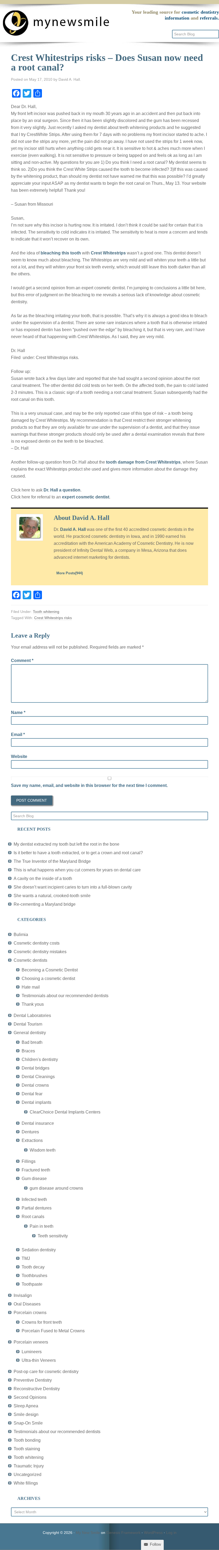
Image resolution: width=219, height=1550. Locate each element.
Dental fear (32, 1094)
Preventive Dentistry (33, 1380)
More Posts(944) (69, 573)
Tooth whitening (46, 611)
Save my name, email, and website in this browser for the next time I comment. (89, 785)
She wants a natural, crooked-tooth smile (52, 895)
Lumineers (32, 1351)
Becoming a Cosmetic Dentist (50, 970)
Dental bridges (35, 1068)
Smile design (26, 1414)
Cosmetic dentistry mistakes (40, 951)
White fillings (26, 1483)
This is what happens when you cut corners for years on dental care (77, 870)
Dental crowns (35, 1085)
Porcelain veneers (31, 1342)
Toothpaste (32, 1284)
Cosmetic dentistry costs (37, 943)
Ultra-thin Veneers (39, 1360)
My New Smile (88, 1532)
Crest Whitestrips (108, 253)
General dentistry (30, 1032)
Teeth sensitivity (53, 1236)
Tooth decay (33, 1267)
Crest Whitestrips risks (53, 618)
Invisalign (23, 1295)
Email (18, 734)
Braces (28, 1051)
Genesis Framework (123, 1532)
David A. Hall (73, 529)
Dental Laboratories (32, 1015)
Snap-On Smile (28, 1423)
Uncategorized (27, 1474)
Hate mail (31, 987)
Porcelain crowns (30, 1312)
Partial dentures (37, 1208)
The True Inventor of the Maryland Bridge (52, 861)
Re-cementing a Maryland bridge (45, 904)
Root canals (33, 1216)
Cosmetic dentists (30, 960)
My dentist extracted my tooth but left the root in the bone (66, 844)
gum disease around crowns (56, 1188)
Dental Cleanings (38, 1076)
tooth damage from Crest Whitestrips (143, 462)
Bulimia (21, 934)
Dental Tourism (28, 1024)
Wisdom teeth (43, 1150)
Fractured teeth (36, 1170)
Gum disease (34, 1178)
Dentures (30, 1132)
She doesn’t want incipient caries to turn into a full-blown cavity (73, 887)
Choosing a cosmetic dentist (48, 978)
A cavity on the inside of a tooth (43, 878)
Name (18, 712)
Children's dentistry (40, 1059)
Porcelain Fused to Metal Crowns (53, 1331)
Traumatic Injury (29, 1466)
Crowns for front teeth (42, 1322)
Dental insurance (38, 1123)
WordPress (153, 1532)
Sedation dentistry (39, 1250)
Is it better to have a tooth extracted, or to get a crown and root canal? (78, 852)
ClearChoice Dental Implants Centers (65, 1112)
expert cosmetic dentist (85, 497)
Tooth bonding (27, 1440)
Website (19, 756)
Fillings (29, 1161)
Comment (22, 660)
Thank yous (33, 1004)
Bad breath (32, 1042)
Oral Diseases (27, 1304)
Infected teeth (34, 1199)
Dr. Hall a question (62, 490)
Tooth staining (27, 1449)
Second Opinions (30, 1397)
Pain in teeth (41, 1226)
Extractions (32, 1140)
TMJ (26, 1258)
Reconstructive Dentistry (37, 1388)
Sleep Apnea (26, 1406)
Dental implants (36, 1102)
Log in (171, 1532)
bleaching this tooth (61, 253)
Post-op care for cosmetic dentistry (46, 1371)
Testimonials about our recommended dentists (65, 995)
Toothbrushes (34, 1275)
